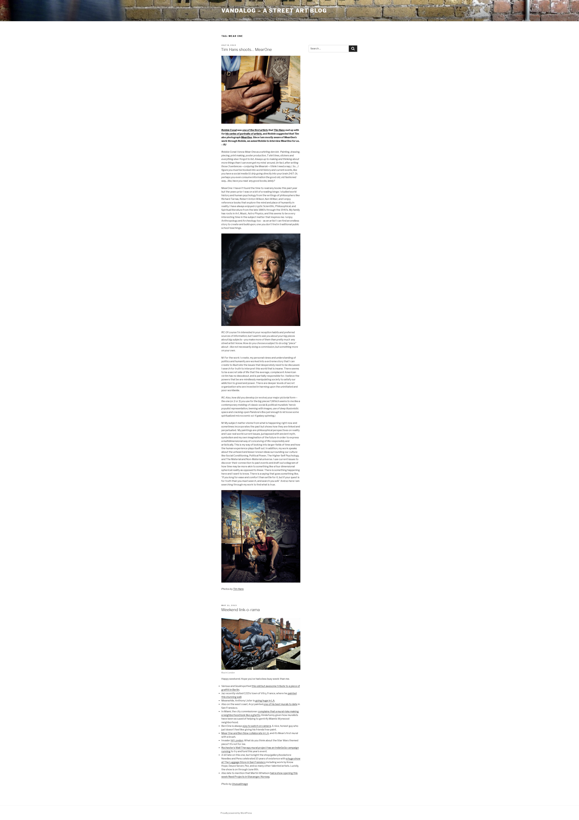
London (238, 740)
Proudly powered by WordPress (236, 813)
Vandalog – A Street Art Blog (274, 10)
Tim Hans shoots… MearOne (246, 49)
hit (232, 740)
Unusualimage (240, 784)
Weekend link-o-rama (240, 609)
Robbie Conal (229, 130)
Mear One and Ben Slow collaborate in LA (245, 733)
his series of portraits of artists (243, 133)
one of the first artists (255, 130)
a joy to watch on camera (256, 726)
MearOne (246, 137)
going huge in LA (265, 700)
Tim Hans (279, 130)
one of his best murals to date (280, 704)
